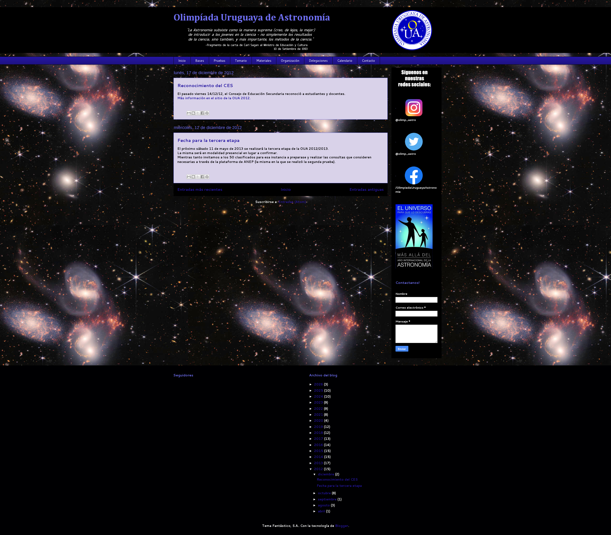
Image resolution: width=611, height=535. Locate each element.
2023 (319, 402)
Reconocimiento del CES (205, 85)
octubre (325, 493)
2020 (319, 420)
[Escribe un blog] (193, 113)
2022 (319, 408)
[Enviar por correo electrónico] (188, 113)
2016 (319, 445)
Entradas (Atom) (292, 202)
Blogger (341, 526)
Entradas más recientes (199, 189)
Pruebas (219, 60)
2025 (319, 390)
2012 (319, 469)
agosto (324, 505)
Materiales (263, 60)
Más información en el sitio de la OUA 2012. (213, 98)
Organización (290, 60)
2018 (319, 433)
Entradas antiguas (366, 189)
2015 (319, 451)
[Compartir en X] (197, 113)
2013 (319, 463)
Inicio (182, 60)
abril (322, 511)
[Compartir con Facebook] (202, 113)
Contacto (368, 60)
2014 (319, 457)
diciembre (326, 474)
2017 (319, 438)
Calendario (344, 60)
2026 (319, 384)
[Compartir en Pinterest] (207, 113)
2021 (319, 414)
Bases (199, 60)
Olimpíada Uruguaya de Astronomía (252, 18)
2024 (319, 396)
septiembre (327, 499)
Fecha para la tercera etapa (208, 140)
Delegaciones (318, 60)
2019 (319, 427)
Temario (241, 60)
